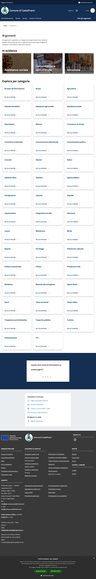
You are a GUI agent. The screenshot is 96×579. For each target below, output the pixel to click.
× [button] (94, 558)
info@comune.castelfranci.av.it (11, 509)
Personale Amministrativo (9, 471)
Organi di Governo (7, 454)
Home (5, 25)
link (66, 567)
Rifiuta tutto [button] (55, 571)
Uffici (2, 461)
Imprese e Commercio (31, 464)
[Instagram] (76, 10)
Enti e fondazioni (6, 464)
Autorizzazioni (52, 471)
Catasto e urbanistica (31, 470)
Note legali (51, 492)
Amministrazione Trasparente (57, 486)
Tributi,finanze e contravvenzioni (58, 461)
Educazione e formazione (56, 454)
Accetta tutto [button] (40, 571)
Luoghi (74, 470)
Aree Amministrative (7, 457)
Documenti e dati (6, 474)
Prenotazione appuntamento (34, 486)
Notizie (74, 454)
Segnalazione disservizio (32, 489)
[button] (48, 575)
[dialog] (48, 567)
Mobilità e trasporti (31, 476)
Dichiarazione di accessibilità (57, 496)
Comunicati (75, 457)
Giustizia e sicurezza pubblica (57, 457)
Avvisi (74, 461)
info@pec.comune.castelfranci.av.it (12, 504)
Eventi (74, 474)
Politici (3, 468)
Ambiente (51, 464)
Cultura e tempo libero (32, 457)
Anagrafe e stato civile (32, 454)
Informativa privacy (54, 489)
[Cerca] (92, 10)
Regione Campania (7, 2)
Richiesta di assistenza (32, 496)
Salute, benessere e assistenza (58, 468)
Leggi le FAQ (29, 492)
